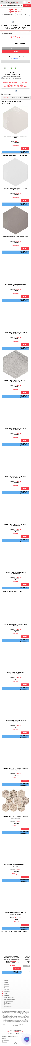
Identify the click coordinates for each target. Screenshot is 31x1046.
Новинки (6, 995)
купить (25, 148)
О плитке (6, 986)
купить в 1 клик (15, 48)
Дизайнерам (7, 1003)
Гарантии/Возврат (9, 997)
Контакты (6, 984)
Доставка (6, 989)
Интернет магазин (7, 14)
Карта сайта (5, 1040)
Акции (5, 993)
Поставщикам (8, 1006)
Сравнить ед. (25, 1)
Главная (4, 1038)
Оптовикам (7, 1004)
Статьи (6, 982)
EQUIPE (26, 14)
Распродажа (7, 991)
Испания (19, 14)
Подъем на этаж (8, 1001)
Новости (6, 980)
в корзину (16, 51)
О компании (7, 987)
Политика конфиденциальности (10, 1036)
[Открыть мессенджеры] (26, 1039)
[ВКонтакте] (16, 90)
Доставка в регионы (9, 999)
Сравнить (15, 61)
